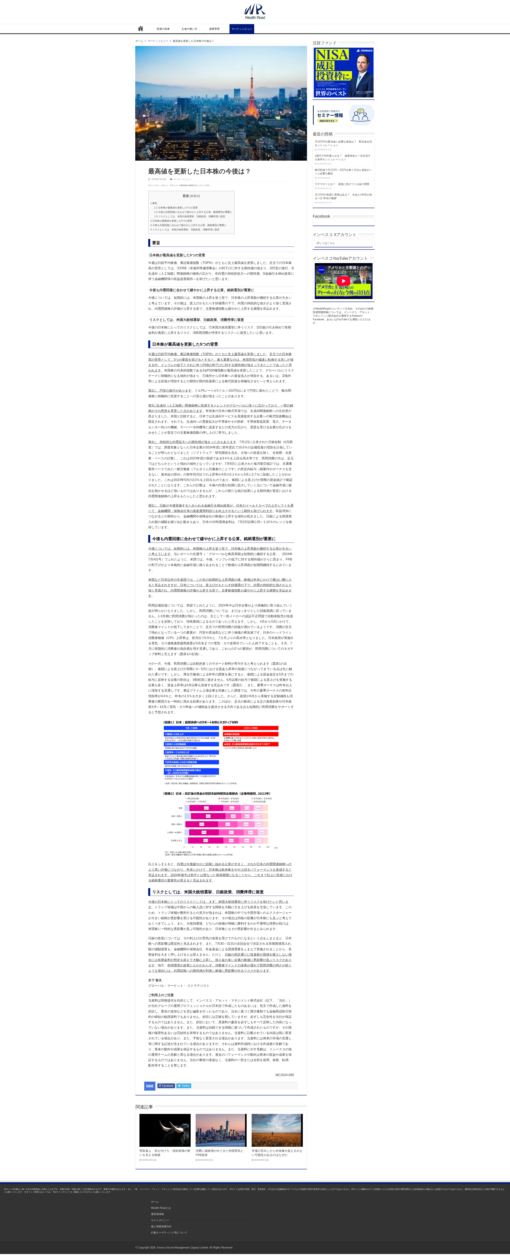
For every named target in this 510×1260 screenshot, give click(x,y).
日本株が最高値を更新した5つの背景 (176, 207)
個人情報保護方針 (161, 1226)
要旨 (153, 203)
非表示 (195, 196)
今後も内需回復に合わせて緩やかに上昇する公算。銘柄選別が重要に (193, 212)
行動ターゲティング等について (169, 1232)
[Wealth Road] (255, 10)
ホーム (140, 28)
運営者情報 (157, 1214)
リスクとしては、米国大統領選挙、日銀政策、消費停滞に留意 (189, 216)
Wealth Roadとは (161, 1207)
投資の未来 (163, 28)
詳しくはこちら (326, 243)
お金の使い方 (189, 28)
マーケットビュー (241, 29)
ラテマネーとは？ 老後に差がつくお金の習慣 (342, 184)
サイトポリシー (160, 1220)
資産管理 (214, 28)
